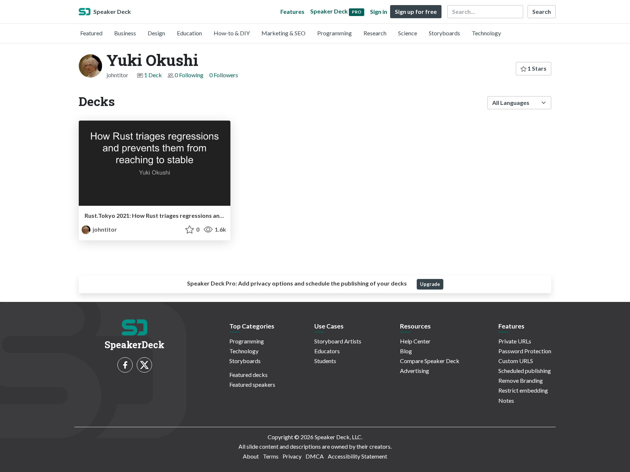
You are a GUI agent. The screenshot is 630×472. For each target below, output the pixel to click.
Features (292, 11)
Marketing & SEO (283, 33)
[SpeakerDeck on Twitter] (144, 365)
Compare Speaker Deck (429, 360)
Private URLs (514, 341)
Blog (406, 350)
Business (125, 33)
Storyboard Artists (337, 341)
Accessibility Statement (357, 456)
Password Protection (524, 350)
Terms (271, 456)
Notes (506, 400)
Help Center (415, 341)
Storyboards (444, 33)
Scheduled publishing (524, 370)
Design (156, 33)
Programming (334, 33)
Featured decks (248, 374)
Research (374, 33)
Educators (327, 350)
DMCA (315, 456)
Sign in (378, 11)
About (251, 456)
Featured (91, 33)
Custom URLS (515, 360)
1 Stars (536, 68)
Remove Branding (520, 380)
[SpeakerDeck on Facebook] (125, 365)
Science (407, 33)
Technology (486, 33)
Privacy (292, 456)
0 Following (189, 74)
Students (325, 360)
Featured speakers (252, 384)
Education (189, 33)
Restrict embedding (523, 390)
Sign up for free (416, 11)
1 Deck (153, 74)
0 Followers (223, 74)
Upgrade (430, 284)
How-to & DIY (232, 33)
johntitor (104, 229)
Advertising (414, 370)
